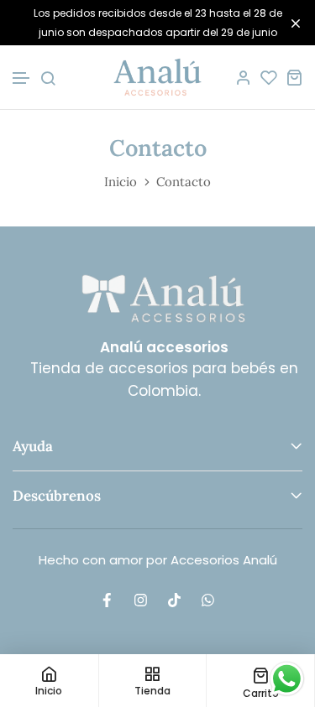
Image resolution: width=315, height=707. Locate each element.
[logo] (157, 77)
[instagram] (141, 599)
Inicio (120, 182)
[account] (243, 77)
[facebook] (107, 599)
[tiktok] (175, 599)
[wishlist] (268, 77)
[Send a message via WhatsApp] (287, 679)
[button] (22, 78)
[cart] (294, 77)
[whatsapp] (208, 599)
